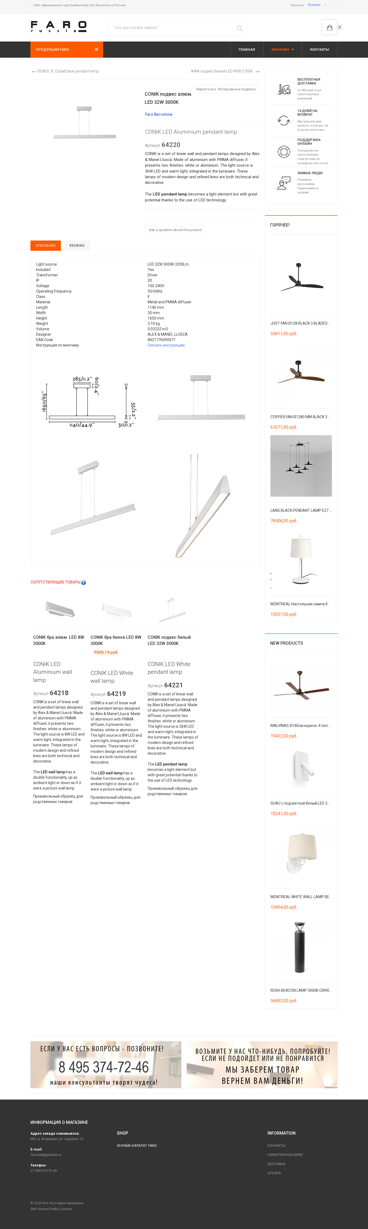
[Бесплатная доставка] (284, 89)
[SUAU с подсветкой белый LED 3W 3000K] (301, 766)
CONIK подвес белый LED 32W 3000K (169, 640)
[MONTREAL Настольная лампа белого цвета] (301, 559)
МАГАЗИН (281, 49)
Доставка (277, 1164)
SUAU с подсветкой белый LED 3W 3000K (306, 803)
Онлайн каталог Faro (137, 1146)
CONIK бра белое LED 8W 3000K (116, 640)
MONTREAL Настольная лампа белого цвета (309, 604)
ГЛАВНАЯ (247, 49)
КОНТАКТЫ (319, 49)
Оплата (274, 1173)
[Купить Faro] (262, 1064)
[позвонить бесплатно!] (105, 1064)
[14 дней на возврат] (284, 120)
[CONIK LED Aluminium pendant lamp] (89, 401)
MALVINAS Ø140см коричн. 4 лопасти (303, 725)
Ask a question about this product (175, 230)
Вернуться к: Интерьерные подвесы (226, 89)
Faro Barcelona (158, 114)
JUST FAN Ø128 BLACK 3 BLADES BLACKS (306, 323)
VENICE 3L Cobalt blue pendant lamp (68, 71)
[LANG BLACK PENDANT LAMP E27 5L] (301, 465)
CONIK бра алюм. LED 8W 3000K (58, 640)
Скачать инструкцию (166, 345)
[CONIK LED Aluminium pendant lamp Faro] (84, 124)
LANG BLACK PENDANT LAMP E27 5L (301, 510)
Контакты (277, 1146)
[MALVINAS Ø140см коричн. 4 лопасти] (301, 688)
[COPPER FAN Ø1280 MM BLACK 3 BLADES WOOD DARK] (301, 372)
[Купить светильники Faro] (58, 26)
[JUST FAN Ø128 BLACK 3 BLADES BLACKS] (301, 278)
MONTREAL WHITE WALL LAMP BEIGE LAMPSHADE (314, 897)
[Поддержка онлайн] (284, 151)
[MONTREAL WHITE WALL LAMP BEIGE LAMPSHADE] (301, 852)
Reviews (77, 245)
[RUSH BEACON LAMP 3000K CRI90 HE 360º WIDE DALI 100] (301, 945)
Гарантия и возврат (285, 1155)
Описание (45, 245)
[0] (329, 27)
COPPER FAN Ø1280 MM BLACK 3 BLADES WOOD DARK (317, 417)
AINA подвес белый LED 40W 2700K (222, 71)
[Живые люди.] (284, 183)
